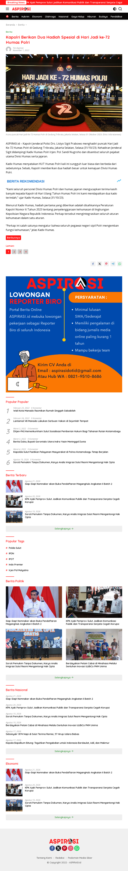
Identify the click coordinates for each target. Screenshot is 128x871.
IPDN (11, 553)
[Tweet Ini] (99, 263)
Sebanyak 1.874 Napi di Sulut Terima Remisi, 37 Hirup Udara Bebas (42, 734)
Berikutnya (13, 237)
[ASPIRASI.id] (21, 9)
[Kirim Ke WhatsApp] (119, 263)
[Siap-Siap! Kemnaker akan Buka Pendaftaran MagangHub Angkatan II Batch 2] (14, 486)
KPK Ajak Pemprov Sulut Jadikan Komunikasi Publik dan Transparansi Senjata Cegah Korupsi (59, 2)
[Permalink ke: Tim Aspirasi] (8, 49)
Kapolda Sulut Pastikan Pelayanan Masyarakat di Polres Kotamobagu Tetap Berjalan (60, 451)
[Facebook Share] (93, 263)
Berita (9, 31)
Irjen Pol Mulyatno (18, 570)
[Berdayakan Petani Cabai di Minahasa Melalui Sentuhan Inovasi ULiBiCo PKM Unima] (94, 644)
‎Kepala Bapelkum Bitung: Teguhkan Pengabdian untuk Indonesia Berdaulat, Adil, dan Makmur (58, 742)
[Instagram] (70, 848)
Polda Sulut (15, 547)
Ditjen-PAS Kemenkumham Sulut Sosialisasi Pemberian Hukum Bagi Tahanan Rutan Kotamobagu (67, 431)
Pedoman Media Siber (80, 857)
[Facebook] (52, 848)
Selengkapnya (63, 528)
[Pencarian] (120, 9)
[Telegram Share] (113, 263)
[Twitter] (58, 848)
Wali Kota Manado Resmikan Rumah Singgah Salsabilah (44, 410)
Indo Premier (16, 564)
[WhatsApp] (77, 848)
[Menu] (8, 9)
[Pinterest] (64, 848)
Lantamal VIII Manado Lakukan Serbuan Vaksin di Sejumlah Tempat (50, 421)
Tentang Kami (44, 857)
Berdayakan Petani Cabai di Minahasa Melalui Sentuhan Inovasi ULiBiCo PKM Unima (91, 665)
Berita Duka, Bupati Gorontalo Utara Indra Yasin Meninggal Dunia (49, 441)
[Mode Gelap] (115, 9)
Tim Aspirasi (18, 48)
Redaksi (60, 857)
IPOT (11, 559)
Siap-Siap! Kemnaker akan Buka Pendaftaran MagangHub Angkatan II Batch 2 (68, 483)
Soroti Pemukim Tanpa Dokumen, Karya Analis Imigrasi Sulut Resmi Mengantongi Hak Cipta (64, 462)
